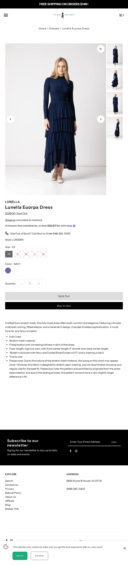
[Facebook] (70, 452)
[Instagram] (76, 452)
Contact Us (11, 484)
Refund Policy (13, 492)
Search (9, 480)
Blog (7, 504)
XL (43, 254)
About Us (10, 496)
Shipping (10, 220)
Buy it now (64, 305)
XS (8, 254)
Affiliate (9, 500)
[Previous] (10, 119)
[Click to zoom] (100, 49)
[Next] (100, 119)
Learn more (96, 546)
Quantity (10, 283)
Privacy (9, 488)
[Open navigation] (27, 15)
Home (42, 28)
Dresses (54, 28)
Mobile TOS (12, 508)
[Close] (124, 546)
